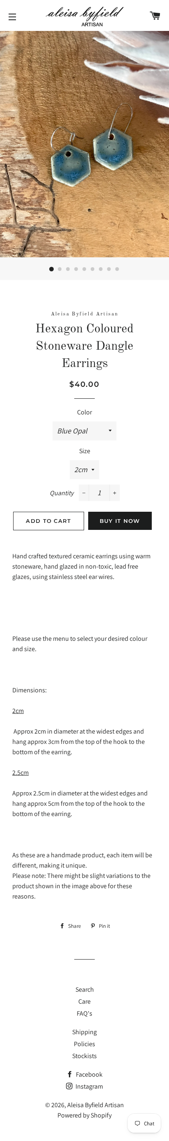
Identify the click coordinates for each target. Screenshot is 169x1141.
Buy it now (120, 521)
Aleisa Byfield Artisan (95, 1105)
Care (84, 1001)
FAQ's (84, 1013)
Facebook (89, 1074)
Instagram (88, 1086)
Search (84, 989)
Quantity (61, 493)
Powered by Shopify (84, 1115)
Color (84, 412)
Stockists (84, 1056)
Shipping (84, 1032)
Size (84, 451)
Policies (84, 1044)
